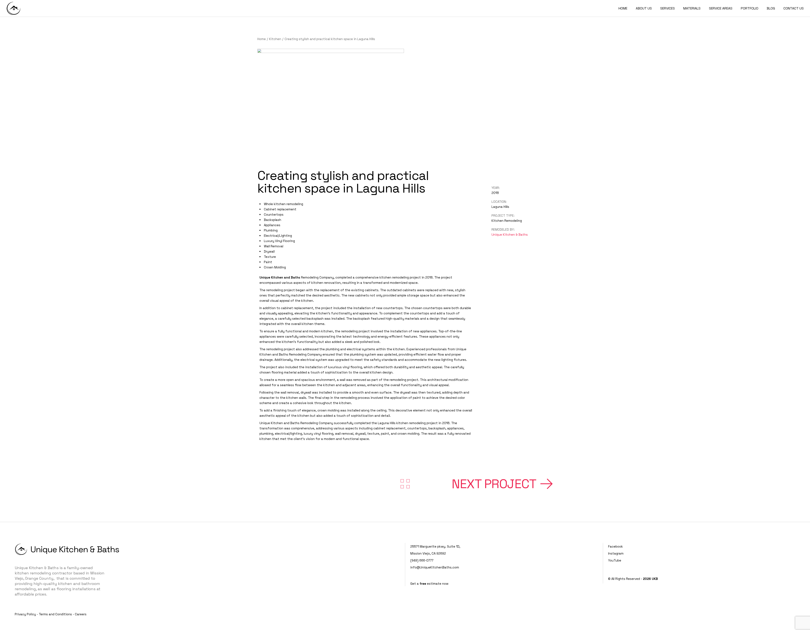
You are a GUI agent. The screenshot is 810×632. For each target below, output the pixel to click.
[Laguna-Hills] (330, 104)
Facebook (615, 546)
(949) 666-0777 (421, 560)
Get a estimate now (429, 584)
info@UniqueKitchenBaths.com (434, 567)
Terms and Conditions (55, 614)
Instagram (616, 553)
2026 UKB (650, 579)
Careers (80, 614)
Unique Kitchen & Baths (509, 235)
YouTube (614, 560)
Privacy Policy (25, 614)
